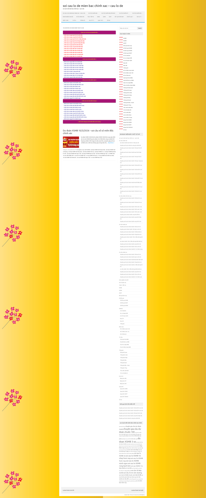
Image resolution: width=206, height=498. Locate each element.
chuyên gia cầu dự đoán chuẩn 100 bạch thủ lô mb (130, 413)
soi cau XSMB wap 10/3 (96, 157)
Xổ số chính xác (80, 16)
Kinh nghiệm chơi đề (68, 16)
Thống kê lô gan (127, 90)
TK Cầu (74, 20)
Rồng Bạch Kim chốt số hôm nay (132, 447)
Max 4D (125, 65)
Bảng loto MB (123, 378)
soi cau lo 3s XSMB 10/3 (79, 155)
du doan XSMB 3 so (99, 151)
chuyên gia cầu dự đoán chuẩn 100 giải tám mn (131, 262)
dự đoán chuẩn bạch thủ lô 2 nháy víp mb (129, 142)
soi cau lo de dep (133, 449)
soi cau (141, 448)
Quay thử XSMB (127, 119)
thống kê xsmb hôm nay (131, 480)
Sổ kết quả (129, 16)
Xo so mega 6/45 (127, 58)
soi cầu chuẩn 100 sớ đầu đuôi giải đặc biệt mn (131, 269)
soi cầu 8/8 (128, 468)
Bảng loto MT (123, 380)
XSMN (104, 16)
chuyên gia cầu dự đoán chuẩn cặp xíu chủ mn (130, 256)
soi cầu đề (125, 479)
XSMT (110, 16)
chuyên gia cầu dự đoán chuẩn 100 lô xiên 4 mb (131, 211)
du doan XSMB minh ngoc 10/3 (74, 153)
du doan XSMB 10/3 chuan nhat (98, 149)
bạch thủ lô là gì (122, 426)
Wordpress (142, 494)
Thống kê (82, 20)
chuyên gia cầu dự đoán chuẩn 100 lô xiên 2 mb (131, 206)
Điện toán (65, 20)
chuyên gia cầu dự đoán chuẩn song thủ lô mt (130, 244)
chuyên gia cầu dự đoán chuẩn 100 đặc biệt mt (130, 231)
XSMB (98, 16)
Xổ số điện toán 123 (128, 72)
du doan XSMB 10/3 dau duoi (75, 151)
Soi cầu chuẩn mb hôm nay (108, 13)
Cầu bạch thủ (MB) (128, 77)
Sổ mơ (108, 20)
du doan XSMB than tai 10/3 (88, 153)
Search (139, 28)
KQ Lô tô (91, 20)
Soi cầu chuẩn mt (123, 13)
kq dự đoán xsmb (129, 444)
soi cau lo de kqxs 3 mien (134, 451)
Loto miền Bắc (127, 112)
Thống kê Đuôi (127, 100)
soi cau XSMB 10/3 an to (92, 155)
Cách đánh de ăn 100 (125, 434)
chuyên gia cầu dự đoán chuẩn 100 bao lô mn (130, 254)
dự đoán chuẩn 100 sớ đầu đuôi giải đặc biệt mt (131, 241)
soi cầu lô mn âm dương (133, 473)
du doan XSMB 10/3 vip (88, 151)
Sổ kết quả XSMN (127, 50)
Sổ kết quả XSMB (127, 48)
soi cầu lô (140, 468)
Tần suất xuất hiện (128, 107)
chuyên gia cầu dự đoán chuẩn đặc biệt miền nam (131, 259)
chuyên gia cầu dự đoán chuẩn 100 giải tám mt (130, 234)
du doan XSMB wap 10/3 (101, 153)
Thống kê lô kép (127, 95)
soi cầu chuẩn (135, 468)
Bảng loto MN (123, 383)
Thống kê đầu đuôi (128, 87)
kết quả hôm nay (119, 16)
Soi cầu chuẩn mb (92, 13)
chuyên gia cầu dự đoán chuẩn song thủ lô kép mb (130, 415)
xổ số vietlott (126, 55)
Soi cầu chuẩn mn (136, 13)
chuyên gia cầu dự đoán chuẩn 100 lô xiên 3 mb (131, 209)
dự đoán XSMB (122, 444)
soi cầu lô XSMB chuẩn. (126, 475)
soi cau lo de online (129, 453)
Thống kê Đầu (126, 97)
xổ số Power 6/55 (127, 60)
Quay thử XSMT (127, 124)
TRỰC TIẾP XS (90, 16)
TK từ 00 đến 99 (127, 110)
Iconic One (126, 494)
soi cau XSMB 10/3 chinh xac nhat (106, 155)
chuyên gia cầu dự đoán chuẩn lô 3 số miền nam (131, 276)
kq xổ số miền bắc (134, 446)
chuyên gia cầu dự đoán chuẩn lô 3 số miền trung (131, 249)
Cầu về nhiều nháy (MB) (129, 85)
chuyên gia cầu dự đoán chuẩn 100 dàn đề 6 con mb (131, 407)
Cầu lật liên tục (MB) (128, 80)
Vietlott (139, 16)
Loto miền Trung (127, 117)
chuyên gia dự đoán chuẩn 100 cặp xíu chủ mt (130, 229)
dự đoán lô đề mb (139, 442)
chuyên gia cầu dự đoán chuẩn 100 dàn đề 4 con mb (131, 410)
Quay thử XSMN (127, 122)
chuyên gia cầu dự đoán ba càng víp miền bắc (130, 145)
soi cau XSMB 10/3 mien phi (69, 157)
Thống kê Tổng (127, 105)
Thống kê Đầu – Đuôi (128, 102)
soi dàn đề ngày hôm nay (133, 479)
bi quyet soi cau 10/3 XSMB (83, 149)
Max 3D (125, 63)
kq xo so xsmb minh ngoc (126, 446)
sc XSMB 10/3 (111, 153)
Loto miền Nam (127, 114)
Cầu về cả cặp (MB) (128, 82)
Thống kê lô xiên (127, 92)
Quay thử (100, 20)
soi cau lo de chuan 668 (123, 449)
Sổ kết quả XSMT (127, 53)
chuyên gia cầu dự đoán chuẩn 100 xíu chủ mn (130, 274)
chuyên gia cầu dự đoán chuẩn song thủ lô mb (130, 221)
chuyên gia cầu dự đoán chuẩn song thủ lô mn (130, 271)
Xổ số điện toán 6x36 (128, 70)
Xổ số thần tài (126, 75)
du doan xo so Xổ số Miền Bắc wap (130, 438)
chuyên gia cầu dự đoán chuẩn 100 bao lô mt (130, 226)
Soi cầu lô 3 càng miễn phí (125, 470)
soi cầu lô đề (137, 475)
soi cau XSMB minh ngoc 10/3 (83, 157)
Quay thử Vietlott (128, 127)
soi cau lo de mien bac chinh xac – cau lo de (93, 5)
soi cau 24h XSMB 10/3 (68, 155)
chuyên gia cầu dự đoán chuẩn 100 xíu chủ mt (130, 246)
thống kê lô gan (123, 352)
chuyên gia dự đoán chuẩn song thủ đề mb (130, 214)
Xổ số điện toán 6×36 (125, 328)
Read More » (111, 142)
